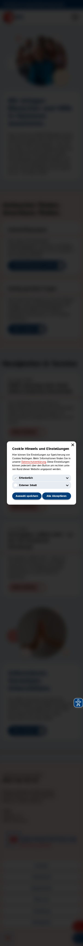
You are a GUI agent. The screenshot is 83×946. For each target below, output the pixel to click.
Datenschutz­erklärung (33, 461)
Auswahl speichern (27, 496)
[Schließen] (72, 444)
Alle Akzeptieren (56, 496)
